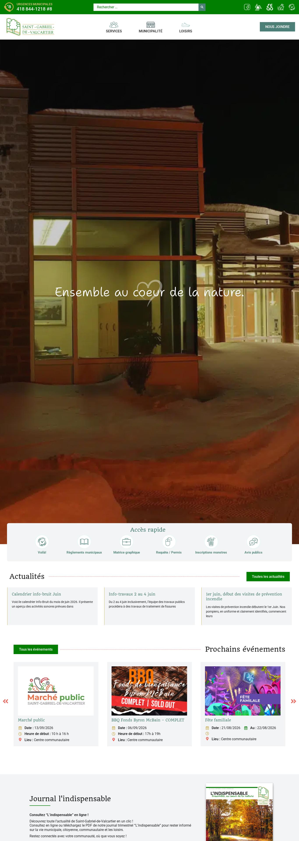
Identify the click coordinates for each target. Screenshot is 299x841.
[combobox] (146, 7)
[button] (5, 701)
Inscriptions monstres (211, 552)
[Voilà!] (42, 542)
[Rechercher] (202, 7)
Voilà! (42, 552)
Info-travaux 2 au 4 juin (132, 594)
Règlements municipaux (84, 552)
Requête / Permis (169, 552)
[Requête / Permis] (169, 542)
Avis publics (253, 552)
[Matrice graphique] (127, 542)
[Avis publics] (253, 542)
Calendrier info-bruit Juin (36, 594)
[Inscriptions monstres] (211, 542)
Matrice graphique (126, 552)
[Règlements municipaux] (84, 542)
